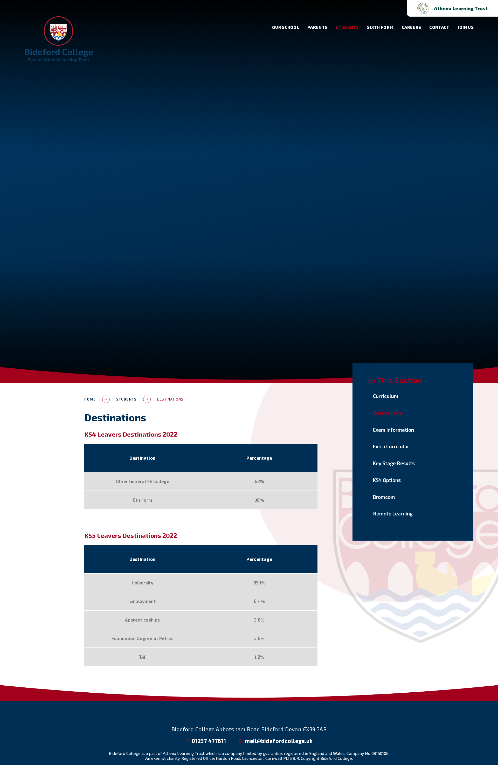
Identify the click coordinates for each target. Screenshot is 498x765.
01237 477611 (205, 741)
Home (90, 399)
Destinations (170, 399)
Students (126, 399)
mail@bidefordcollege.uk (276, 741)
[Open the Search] (394, 8)
